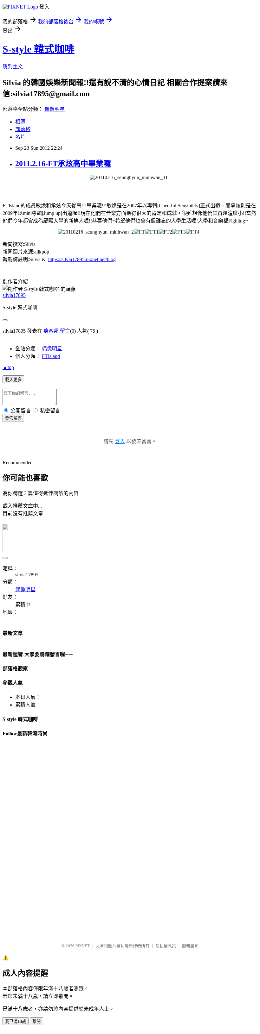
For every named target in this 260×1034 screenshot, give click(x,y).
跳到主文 (13, 66)
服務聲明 (190, 945)
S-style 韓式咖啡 (39, 49)
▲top (8, 367)
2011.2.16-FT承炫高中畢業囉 (63, 164)
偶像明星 (54, 109)
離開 (36, 1021)
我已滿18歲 (15, 1021)
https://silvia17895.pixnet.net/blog (82, 259)
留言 (65, 331)
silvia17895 (14, 295)
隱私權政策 (165, 945)
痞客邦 (51, 331)
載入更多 (13, 379)
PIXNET (82, 945)
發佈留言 (13, 418)
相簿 (20, 121)
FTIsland (51, 356)
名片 (20, 137)
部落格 (22, 129)
